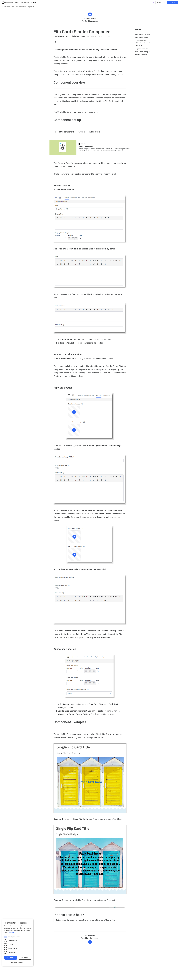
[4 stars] (105, 36)
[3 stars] (103, 36)
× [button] (31, 921)
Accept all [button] (11, 957)
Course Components (8, 6)
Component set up (141, 37)
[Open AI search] (152, 2)
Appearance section (142, 49)
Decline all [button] (25, 957)
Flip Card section (141, 46)
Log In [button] (173, 2)
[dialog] (17, 942)
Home (17, 2)
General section (141, 40)
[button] (17, 962)
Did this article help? (142, 55)
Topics (159, 2)
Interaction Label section (143, 43)
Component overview (142, 34)
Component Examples (142, 52)
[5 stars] (107, 36)
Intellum (33, 2)
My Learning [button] (25, 2)
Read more (11, 932)
